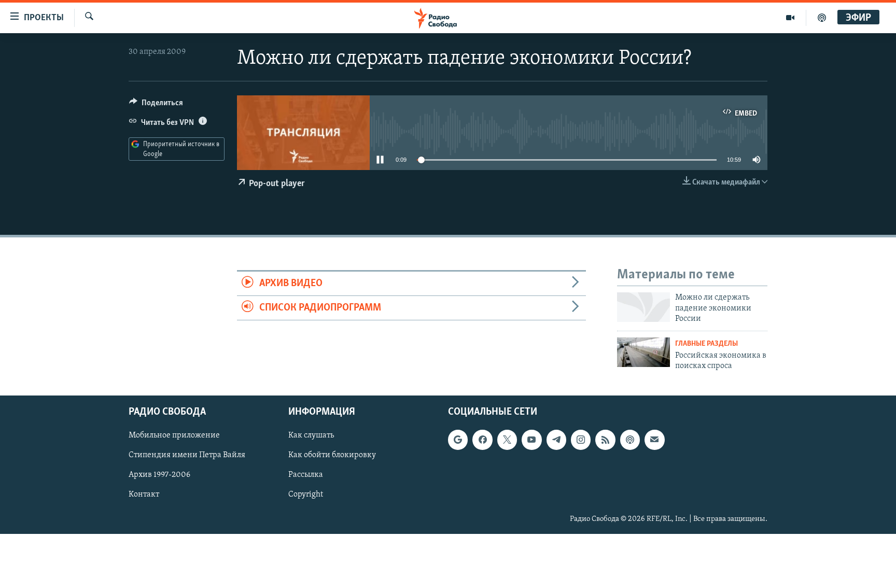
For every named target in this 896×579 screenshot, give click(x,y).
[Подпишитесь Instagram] (581, 439)
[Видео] (790, 17)
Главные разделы (706, 344)
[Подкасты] (630, 439)
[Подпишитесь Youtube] (531, 439)
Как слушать (311, 435)
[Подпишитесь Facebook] (482, 439)
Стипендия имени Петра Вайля (187, 455)
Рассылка (305, 475)
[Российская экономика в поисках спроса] (643, 352)
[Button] (156, 105)
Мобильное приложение (174, 435)
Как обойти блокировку (332, 455)
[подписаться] (654, 439)
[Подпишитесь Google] (458, 439)
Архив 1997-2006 (159, 475)
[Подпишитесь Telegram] (556, 439)
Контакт (144, 494)
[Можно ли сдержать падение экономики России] (643, 307)
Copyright (305, 494)
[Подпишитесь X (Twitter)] (507, 439)
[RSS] (605, 439)
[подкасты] (821, 17)
